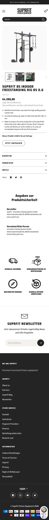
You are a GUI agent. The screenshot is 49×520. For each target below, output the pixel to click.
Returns (5, 428)
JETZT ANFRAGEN (13, 143)
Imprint (5, 462)
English (22, 489)
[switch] (44, 516)
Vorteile (5, 170)
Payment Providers (10, 424)
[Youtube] (27, 495)
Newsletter (7, 399)
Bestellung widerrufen (11, 433)
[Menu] (3, 11)
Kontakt (5, 414)
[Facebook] (12, 495)
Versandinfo (7, 476)
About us (6, 385)
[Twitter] (34, 495)
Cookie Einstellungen (11, 453)
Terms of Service (9, 457)
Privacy (5, 467)
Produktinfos (7, 163)
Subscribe (40, 342)
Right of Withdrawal (11, 471)
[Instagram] (20, 495)
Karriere (6, 390)
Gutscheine (7, 419)
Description (7, 156)
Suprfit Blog (7, 394)
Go (43, 19)
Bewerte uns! (7, 438)
